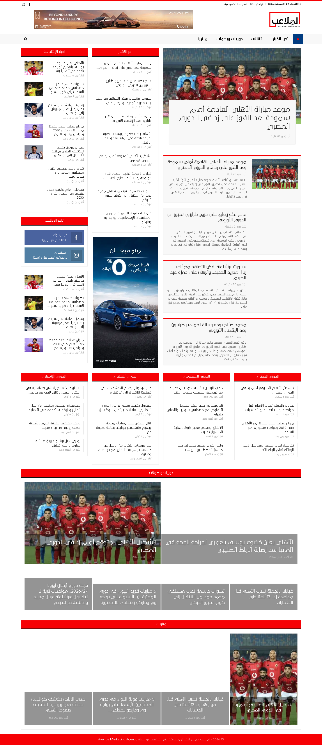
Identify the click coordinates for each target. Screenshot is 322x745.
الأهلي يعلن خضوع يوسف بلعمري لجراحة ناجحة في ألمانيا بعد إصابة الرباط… (127, 138)
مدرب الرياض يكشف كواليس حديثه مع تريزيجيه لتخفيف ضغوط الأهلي (58, 704)
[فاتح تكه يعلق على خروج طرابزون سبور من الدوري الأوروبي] (275, 226)
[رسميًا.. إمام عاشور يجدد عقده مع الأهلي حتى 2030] (34, 195)
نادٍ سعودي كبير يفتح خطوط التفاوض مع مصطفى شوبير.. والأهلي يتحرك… (195, 410)
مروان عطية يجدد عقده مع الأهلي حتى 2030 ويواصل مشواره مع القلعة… (268, 428)
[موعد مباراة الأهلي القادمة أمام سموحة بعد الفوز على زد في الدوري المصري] (232, 86)
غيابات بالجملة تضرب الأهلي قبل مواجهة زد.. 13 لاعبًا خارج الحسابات (264, 597)
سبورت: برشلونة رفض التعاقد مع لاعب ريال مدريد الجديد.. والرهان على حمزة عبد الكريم (208, 272)
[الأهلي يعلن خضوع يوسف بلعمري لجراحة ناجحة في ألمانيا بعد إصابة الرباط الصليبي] (34, 68)
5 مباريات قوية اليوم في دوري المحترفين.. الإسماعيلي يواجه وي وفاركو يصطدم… (126, 704)
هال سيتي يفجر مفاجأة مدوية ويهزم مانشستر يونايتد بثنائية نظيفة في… (124, 428)
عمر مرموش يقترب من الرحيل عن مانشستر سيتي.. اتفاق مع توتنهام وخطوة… (125, 450)
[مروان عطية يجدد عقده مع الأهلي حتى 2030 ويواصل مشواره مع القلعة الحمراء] (34, 131)
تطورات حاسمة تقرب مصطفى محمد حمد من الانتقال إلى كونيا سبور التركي (124, 195)
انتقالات (257, 39)
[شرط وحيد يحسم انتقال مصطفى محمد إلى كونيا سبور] (34, 174)
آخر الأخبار (280, 39)
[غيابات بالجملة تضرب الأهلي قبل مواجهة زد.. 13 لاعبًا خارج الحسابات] (264, 588)
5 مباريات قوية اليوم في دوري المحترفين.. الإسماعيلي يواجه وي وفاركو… (127, 218)
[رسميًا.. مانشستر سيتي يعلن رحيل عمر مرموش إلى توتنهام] (34, 110)
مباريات (201, 39)
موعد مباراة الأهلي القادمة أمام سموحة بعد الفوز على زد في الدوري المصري (234, 118)
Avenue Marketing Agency (117, 739)
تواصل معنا (256, 4)
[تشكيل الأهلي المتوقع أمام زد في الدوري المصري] (92, 523)
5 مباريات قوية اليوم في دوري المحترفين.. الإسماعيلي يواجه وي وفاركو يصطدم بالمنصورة (127, 597)
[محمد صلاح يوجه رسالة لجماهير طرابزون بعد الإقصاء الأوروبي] (275, 336)
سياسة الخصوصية (235, 4)
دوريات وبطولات (229, 39)
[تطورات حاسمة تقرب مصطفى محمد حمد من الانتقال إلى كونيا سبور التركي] (34, 89)
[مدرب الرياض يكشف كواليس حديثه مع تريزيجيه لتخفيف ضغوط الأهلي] (58, 679)
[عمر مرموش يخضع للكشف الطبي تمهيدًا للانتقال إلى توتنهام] (34, 152)
